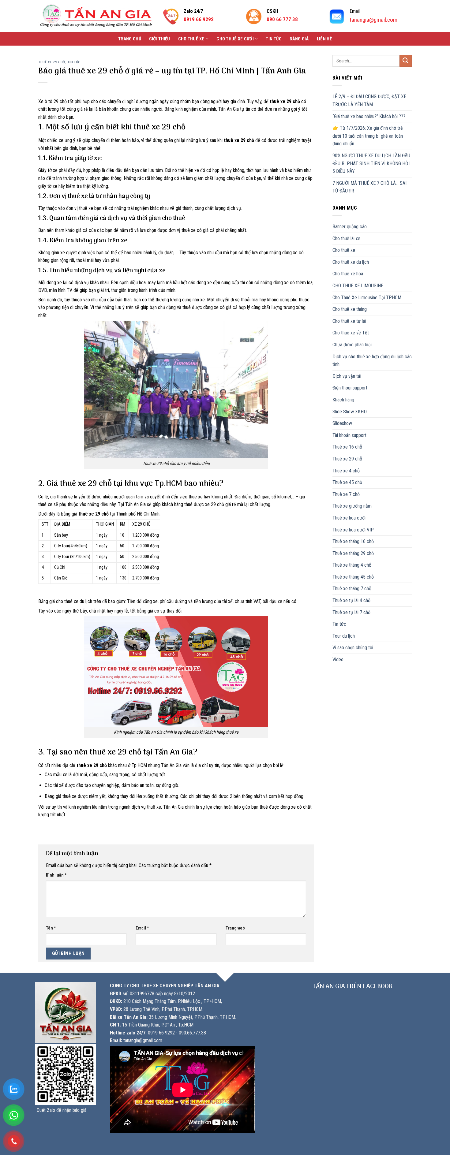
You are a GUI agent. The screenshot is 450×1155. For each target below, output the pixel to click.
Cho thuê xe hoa (347, 274)
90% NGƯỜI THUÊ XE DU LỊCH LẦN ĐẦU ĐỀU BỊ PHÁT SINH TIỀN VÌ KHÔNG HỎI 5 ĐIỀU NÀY (371, 163)
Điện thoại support (349, 388)
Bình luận (56, 875)
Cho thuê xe (191, 39)
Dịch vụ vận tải (346, 376)
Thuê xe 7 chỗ (346, 494)
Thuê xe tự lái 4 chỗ (351, 600)
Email (142, 928)
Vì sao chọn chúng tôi (352, 647)
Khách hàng (343, 400)
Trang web (235, 928)
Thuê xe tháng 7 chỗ (351, 588)
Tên (51, 928)
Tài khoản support (349, 435)
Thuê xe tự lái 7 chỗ (351, 612)
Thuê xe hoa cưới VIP (353, 530)
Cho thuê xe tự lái (349, 321)
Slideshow (342, 423)
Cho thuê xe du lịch (350, 262)
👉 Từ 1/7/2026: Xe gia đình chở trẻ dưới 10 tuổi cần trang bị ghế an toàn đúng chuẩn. (367, 136)
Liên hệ (324, 39)
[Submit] (405, 61)
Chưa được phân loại (352, 345)
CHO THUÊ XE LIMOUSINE (357, 286)
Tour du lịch (343, 636)
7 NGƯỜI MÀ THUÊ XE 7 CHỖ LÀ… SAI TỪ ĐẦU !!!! (369, 187)
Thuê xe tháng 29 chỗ (353, 553)
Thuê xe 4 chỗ (346, 471)
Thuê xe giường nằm (352, 506)
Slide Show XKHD (349, 412)
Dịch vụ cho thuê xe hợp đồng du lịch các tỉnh (372, 360)
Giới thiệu (159, 39)
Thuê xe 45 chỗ (347, 482)
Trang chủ (129, 39)
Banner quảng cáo (349, 226)
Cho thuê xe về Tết (350, 333)
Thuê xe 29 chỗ (51, 62)
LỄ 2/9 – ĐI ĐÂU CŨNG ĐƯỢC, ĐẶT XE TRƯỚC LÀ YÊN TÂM (369, 100)
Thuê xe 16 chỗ (347, 447)
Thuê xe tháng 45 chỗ (353, 577)
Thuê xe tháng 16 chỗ (353, 541)
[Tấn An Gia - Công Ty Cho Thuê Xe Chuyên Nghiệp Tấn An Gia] (96, 16)
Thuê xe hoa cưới (349, 518)
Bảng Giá (299, 39)
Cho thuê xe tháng (349, 309)
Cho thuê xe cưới (235, 39)
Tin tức (274, 39)
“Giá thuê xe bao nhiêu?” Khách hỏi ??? (368, 116)
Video (337, 659)
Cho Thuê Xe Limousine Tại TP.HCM (366, 297)
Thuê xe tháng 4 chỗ (351, 565)
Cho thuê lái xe (346, 238)
